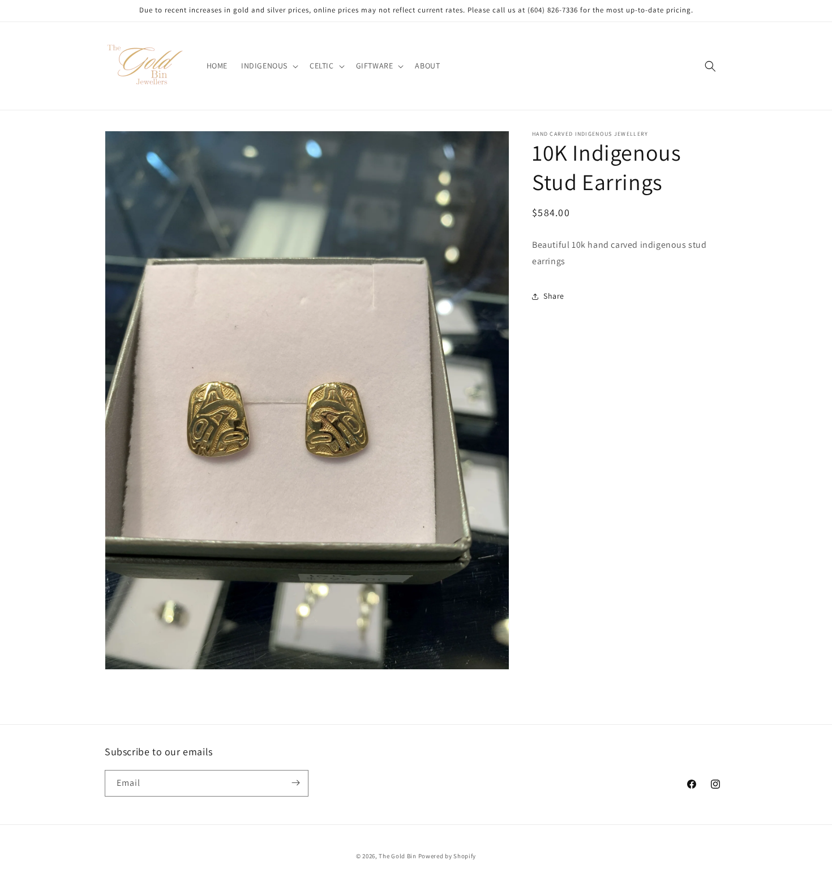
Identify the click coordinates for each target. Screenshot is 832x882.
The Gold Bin (397, 856)
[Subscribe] (295, 782)
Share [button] (553, 296)
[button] (268, 66)
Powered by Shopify (447, 856)
